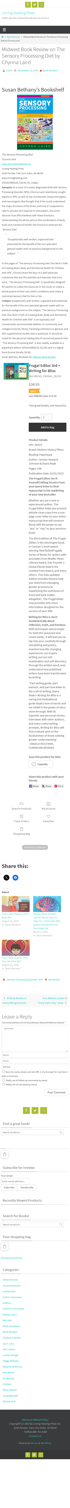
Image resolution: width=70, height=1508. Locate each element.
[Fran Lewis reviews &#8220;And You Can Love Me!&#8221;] (16, 947)
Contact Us (35, 1434)
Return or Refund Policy (35, 1418)
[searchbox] (32, 1130)
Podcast (7, 1382)
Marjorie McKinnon (12, 1365)
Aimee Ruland (10, 1278)
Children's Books (12, 1336)
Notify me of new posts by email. (21, 1082)
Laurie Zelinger (11, 1353)
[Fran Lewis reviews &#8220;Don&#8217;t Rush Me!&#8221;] (16, 903)
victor (9, 70)
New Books (9, 1370)
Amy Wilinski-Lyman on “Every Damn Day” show (52, 999)
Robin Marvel (10, 1388)
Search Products (21, 807)
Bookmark (54, 978)
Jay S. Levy (8, 1341)
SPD (40, 978)
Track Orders (21, 820)
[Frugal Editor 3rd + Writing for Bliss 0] (16, 370)
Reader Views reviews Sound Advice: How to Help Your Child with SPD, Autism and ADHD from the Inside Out (46, 920)
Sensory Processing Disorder (22, 978)
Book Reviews (13, 37)
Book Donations (11, 1324)
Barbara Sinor (10, 1312)
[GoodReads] (41, 5)
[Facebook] (28, 5)
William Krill (9, 1399)
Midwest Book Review (44, 356)
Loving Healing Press (18, 12)
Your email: (7, 1174)
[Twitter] (35, 5)
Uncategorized (10, 1394)
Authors (7, 1301)
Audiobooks (9, 1289)
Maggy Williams (11, 1359)
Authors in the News (13, 1307)
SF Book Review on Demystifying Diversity (15, 999)
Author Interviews (12, 1295)
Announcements (11, 1283)
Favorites (48, 820)
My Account (48, 807)
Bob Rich (7, 1318)
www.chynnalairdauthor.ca (16, 163)
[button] (41, 763)
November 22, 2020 (28, 70)
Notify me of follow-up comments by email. (27, 1078)
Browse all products (11, 1256)
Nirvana (34, 1441)
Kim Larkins (9, 1347)
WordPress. (46, 1441)
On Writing (8, 1376)
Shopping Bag (21, 833)
